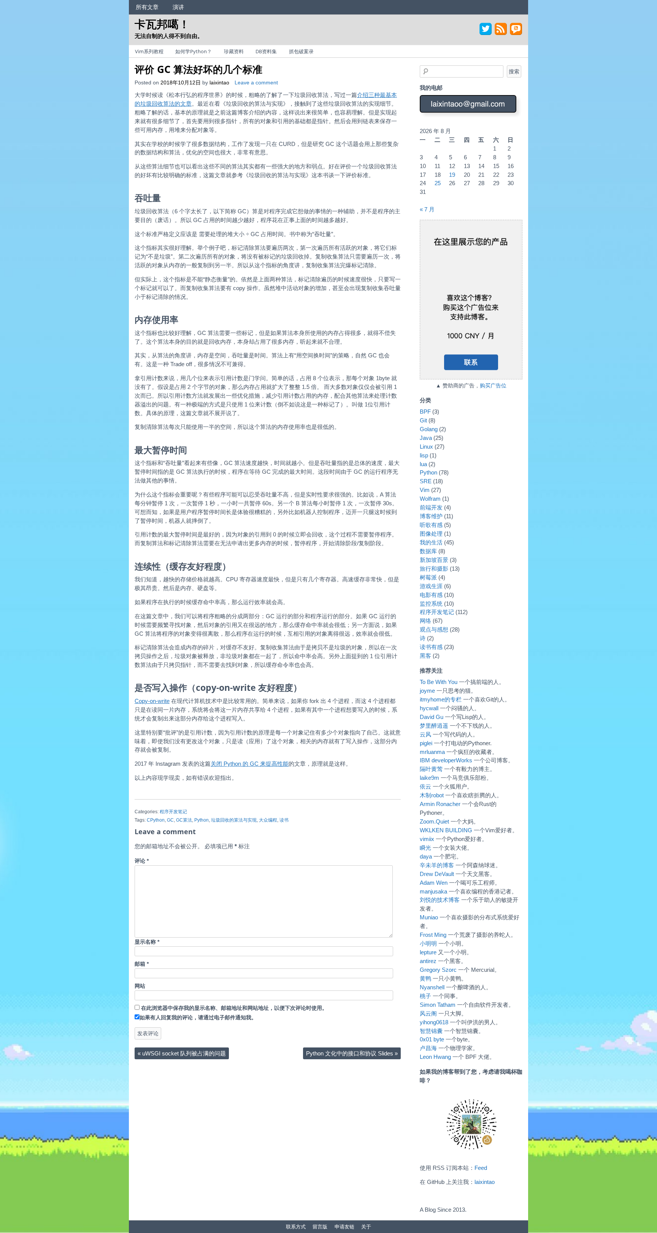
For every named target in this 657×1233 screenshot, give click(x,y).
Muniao (429, 917)
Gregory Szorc (438, 969)
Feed (480, 1168)
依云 (425, 786)
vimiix (427, 839)
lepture (428, 952)
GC (170, 820)
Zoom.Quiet (434, 821)
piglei (426, 743)
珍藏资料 (234, 51)
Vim (425, 490)
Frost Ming (433, 934)
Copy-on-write (152, 701)
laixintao (219, 83)
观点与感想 (434, 629)
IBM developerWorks (446, 760)
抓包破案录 (301, 51)
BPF (425, 411)
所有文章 (147, 7)
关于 (366, 1226)
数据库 (428, 551)
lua (423, 464)
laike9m (429, 777)
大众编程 (268, 820)
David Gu (431, 717)
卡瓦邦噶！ (162, 23)
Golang (429, 429)
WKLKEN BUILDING (446, 830)
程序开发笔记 (173, 811)
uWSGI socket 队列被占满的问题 (182, 1053)
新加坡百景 (434, 560)
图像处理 (431, 533)
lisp (424, 455)
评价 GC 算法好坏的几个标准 (198, 69)
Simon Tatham (437, 1004)
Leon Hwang (435, 1057)
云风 (425, 734)
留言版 (320, 1226)
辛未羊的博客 (437, 865)
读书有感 (431, 647)
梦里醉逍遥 (434, 725)
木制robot (432, 795)
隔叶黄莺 (431, 769)
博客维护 (431, 516)
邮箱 (142, 964)
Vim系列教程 (149, 51)
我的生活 (431, 542)
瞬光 (425, 847)
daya (426, 856)
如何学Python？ (193, 51)
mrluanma (432, 752)
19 (452, 174)
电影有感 (431, 595)
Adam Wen (434, 882)
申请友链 (344, 1226)
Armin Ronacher (440, 804)
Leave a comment (256, 83)
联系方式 (296, 1226)
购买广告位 (493, 386)
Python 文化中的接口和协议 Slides (352, 1053)
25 (438, 183)
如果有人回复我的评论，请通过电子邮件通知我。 (198, 1017)
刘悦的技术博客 (440, 900)
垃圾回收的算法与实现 (234, 820)
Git (423, 420)
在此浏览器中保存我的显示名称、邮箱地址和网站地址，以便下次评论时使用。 (234, 1008)
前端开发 (431, 507)
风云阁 (428, 1013)
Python (201, 820)
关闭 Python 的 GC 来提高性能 (250, 763)
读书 (284, 820)
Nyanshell (432, 987)
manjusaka (433, 891)
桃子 (425, 996)
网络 (425, 620)
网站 (140, 986)
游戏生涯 (431, 586)
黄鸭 (425, 978)
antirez (428, 961)
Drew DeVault (437, 874)
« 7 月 (427, 209)
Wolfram (430, 498)
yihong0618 (434, 1022)
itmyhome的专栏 (441, 699)
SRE (426, 481)
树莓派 (428, 577)
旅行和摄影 (434, 568)
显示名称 (147, 942)
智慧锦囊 (431, 1031)
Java (426, 438)
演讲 (178, 7)
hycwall (429, 708)
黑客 (425, 655)
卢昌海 (428, 1048)
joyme (427, 690)
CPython (156, 820)
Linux (426, 446)
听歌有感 (431, 525)
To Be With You (438, 682)
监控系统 (431, 603)
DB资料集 (266, 51)
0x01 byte (432, 1039)
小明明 (428, 943)
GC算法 (184, 820)
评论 (142, 861)
